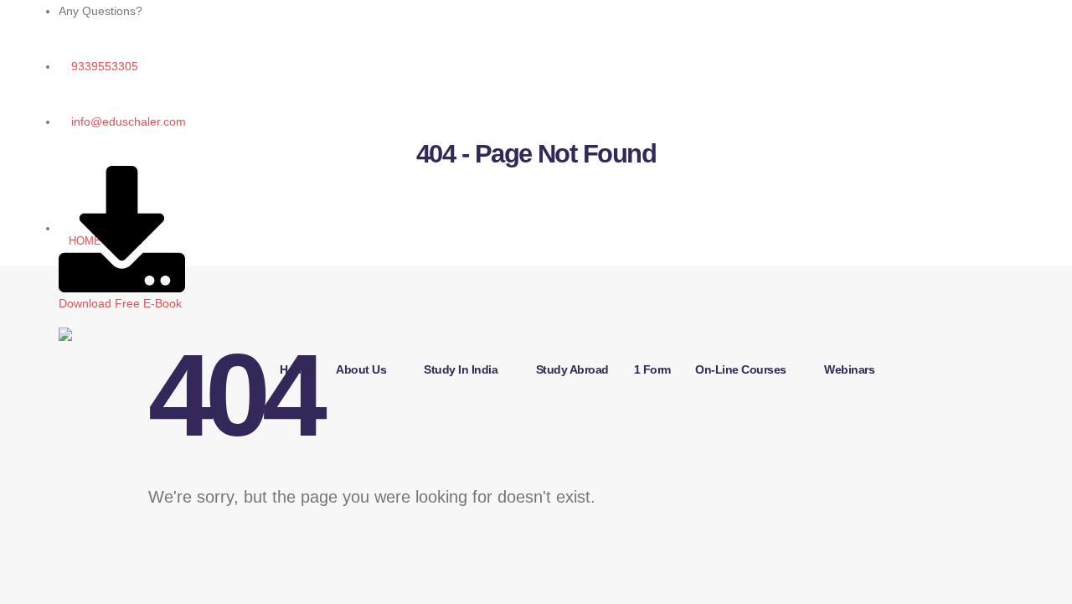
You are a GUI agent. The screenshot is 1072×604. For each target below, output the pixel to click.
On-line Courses (740, 369)
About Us (361, 369)
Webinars (849, 369)
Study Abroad (572, 369)
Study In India (460, 369)
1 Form (652, 369)
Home (295, 369)
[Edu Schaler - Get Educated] (163, 361)
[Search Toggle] (283, 443)
